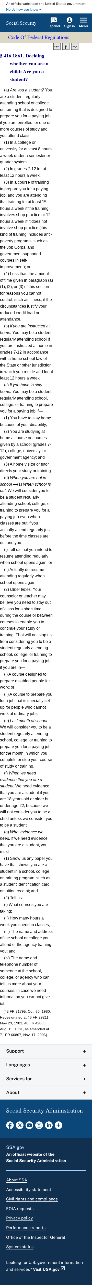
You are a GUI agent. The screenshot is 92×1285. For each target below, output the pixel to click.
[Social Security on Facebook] (10, 1127)
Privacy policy (19, 1218)
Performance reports (25, 1227)
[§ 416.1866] (74, 46)
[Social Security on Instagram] (39, 1127)
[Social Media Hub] (58, 1127)
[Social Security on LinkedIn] (49, 1127)
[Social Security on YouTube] (29, 1127)
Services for (19, 1078)
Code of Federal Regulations (38, 37)
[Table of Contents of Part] (66, 46)
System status (19, 1246)
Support (15, 1051)
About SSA (16, 1180)
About (12, 1092)
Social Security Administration (36, 1160)
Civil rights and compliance (32, 1199)
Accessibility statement (28, 1189)
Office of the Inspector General (35, 1237)
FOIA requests (19, 1208)
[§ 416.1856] (57, 46)
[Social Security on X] (20, 1127)
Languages (18, 1064)
